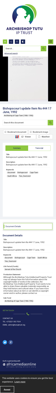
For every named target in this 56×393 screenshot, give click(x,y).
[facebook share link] (11, 342)
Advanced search (11, 53)
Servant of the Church (13, 269)
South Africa (12, 176)
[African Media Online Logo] (19, 365)
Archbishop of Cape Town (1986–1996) (18, 116)
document (11, 173)
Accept (7, 389)
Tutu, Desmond (24, 176)
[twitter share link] (5, 342)
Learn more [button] (19, 382)
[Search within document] (50, 122)
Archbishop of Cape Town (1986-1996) (19, 301)
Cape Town (34, 173)
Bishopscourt (23, 173)
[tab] (17, 148)
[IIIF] (17, 136)
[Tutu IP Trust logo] (24, 19)
